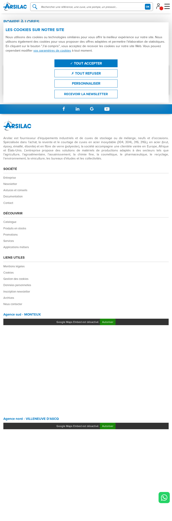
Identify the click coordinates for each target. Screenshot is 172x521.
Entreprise (9, 178)
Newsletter (10, 184)
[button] (159, 6)
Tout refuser (87, 73)
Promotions (10, 234)
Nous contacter (12, 304)
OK (148, 6)
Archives (8, 298)
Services (8, 241)
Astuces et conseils (15, 190)
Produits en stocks (14, 228)
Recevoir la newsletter (86, 94)
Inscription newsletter (16, 291)
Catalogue (9, 222)
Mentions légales (14, 266)
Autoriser (107, 322)
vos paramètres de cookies (52, 50)
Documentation (13, 196)
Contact (8, 203)
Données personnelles (17, 285)
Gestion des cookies (15, 279)
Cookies (8, 272)
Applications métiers (16, 247)
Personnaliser (86, 83)
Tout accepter (87, 63)
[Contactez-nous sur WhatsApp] (164, 497)
